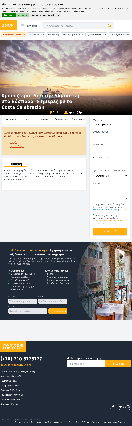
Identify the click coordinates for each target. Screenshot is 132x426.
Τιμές (27, 119)
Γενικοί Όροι (36, 422)
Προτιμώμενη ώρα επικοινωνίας (109, 170)
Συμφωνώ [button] (9, 15)
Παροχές (44, 119)
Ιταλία (57, 112)
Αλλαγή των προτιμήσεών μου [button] (45, 15)
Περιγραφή (10, 119)
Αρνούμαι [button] (22, 15)
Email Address (100, 157)
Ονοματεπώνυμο (102, 131)
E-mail (11, 306)
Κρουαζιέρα (76, 112)
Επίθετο (42, 296)
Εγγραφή (118, 363)
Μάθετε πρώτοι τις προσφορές (85, 358)
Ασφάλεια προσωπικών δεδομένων (108, 210)
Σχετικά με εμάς (22, 422)
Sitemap (95, 422)
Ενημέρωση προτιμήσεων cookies (115, 422)
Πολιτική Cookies (83, 422)
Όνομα (11, 296)
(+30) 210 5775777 (21, 359)
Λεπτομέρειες (62, 119)
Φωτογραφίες (79, 119)
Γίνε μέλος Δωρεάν (58, 311)
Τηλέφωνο (99, 144)
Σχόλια (96, 183)
